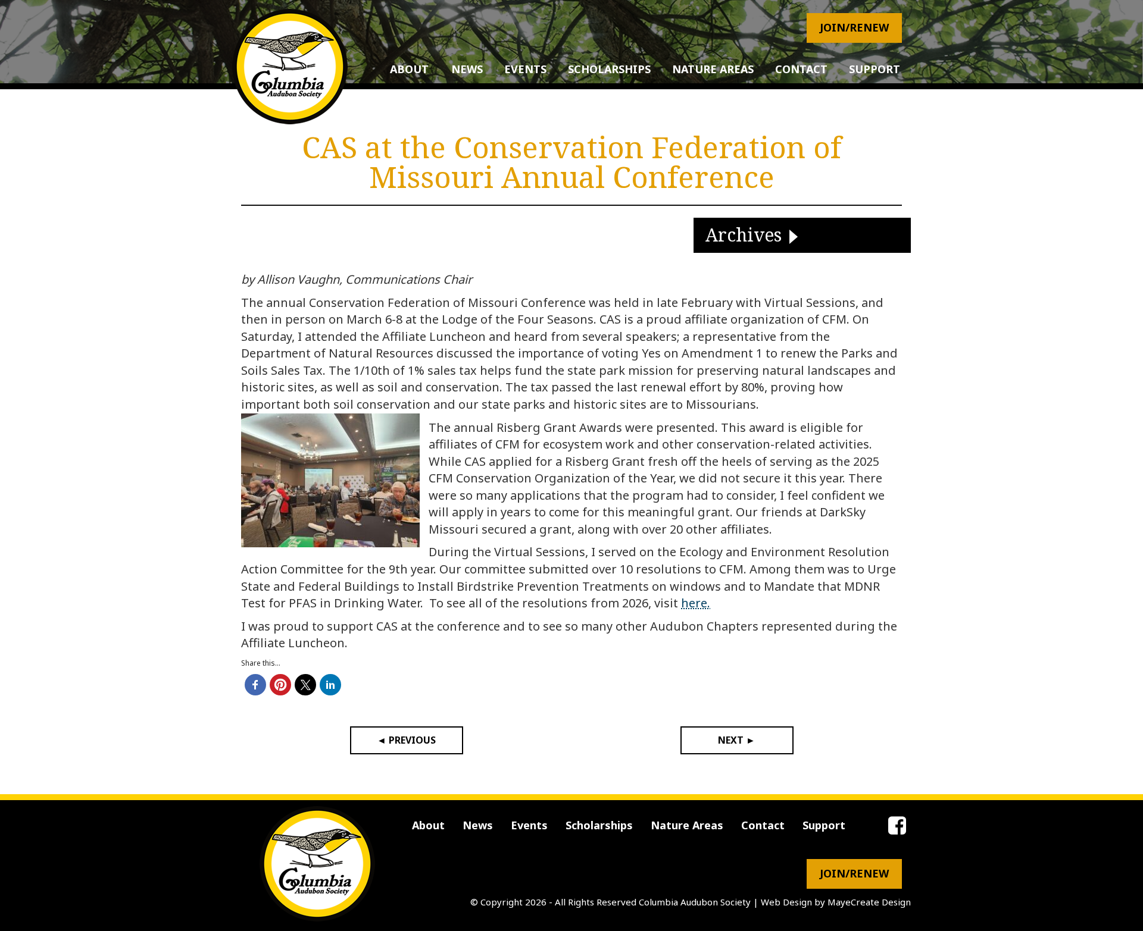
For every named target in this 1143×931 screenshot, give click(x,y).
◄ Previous (406, 740)
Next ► (736, 740)
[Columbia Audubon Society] (290, 66)
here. (695, 603)
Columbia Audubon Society (695, 902)
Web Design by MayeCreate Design (836, 902)
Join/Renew (854, 27)
